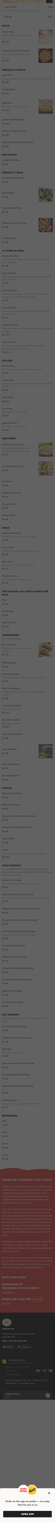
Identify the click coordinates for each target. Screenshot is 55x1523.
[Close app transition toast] (49, 1493)
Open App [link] (27, 1514)
